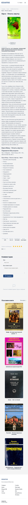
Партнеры (17, 487)
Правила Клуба (18, 489)
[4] (19, 246)
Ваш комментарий (7, 265)
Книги (8, 9)
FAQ (16, 491)
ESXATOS (5, 479)
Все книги (22, 300)
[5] (21, 246)
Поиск (20, 2)
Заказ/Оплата (18, 492)
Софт (3, 491)
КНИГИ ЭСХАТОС (14, 9)
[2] (15, 246)
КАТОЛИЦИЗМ (14, 48)
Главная (3, 9)
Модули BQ (4, 489)
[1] (13, 246)
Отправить (9, 276)
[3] (17, 246)
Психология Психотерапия (8, 51)
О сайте (17, 485)
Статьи (3, 492)
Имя (4, 260)
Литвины (17, 494)
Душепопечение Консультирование (14, 50)
